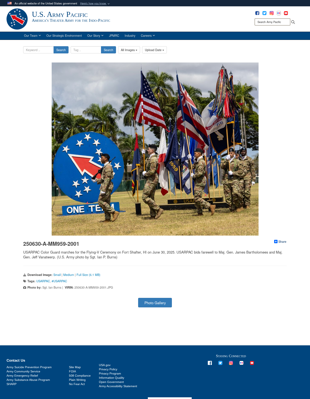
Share (282, 241)
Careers (146, 35)
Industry (130, 35)
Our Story (93, 35)
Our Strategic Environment (64, 35)
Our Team (31, 35)
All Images (128, 50)
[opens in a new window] (257, 13)
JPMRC (114, 35)
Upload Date (153, 50)
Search (61, 50)
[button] (95, 3)
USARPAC (43, 281)
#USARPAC (59, 281)
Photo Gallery (155, 302)
